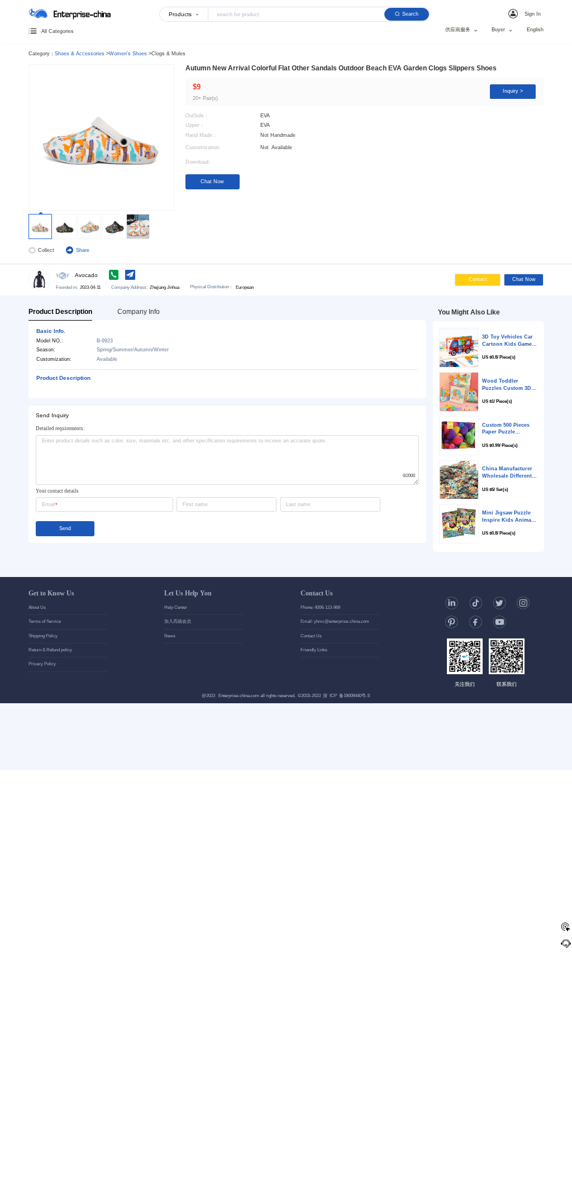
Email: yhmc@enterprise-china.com (335, 621)
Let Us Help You (188, 593)
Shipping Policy (43, 635)
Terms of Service (44, 621)
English (535, 29)
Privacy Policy (42, 663)
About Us (37, 607)
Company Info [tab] (138, 311)
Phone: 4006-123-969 (320, 607)
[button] (526, 13)
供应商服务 (457, 30)
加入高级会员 (177, 621)
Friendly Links (314, 649)
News (169, 635)
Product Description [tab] (60, 311)
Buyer (498, 30)
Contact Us (317, 593)
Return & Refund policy (50, 649)
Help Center (175, 607)
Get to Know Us (51, 593)
